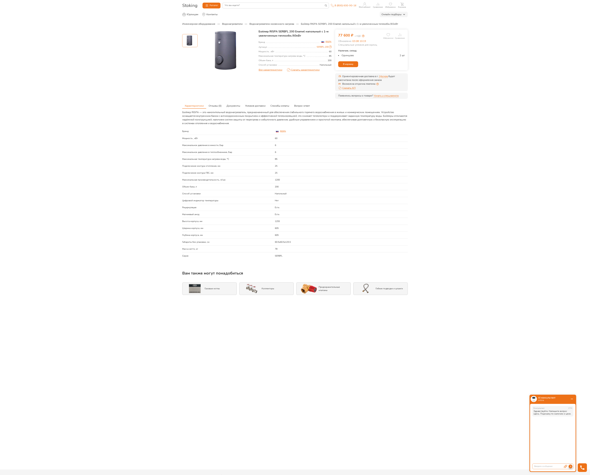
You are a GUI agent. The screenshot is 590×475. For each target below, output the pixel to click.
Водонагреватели (232, 24)
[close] (572, 399)
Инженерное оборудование (198, 24)
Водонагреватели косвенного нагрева (271, 24)
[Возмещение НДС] (363, 36)
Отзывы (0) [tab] (215, 106)
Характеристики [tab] (194, 106)
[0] (388, 35)
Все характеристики (270, 70)
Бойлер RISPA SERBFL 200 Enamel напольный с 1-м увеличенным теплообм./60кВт (349, 24)
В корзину (348, 64)
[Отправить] (570, 466)
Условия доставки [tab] (255, 106)
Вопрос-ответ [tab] (302, 106)
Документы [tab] (233, 106)
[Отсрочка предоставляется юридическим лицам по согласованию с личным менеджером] (377, 84)
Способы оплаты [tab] (279, 106)
